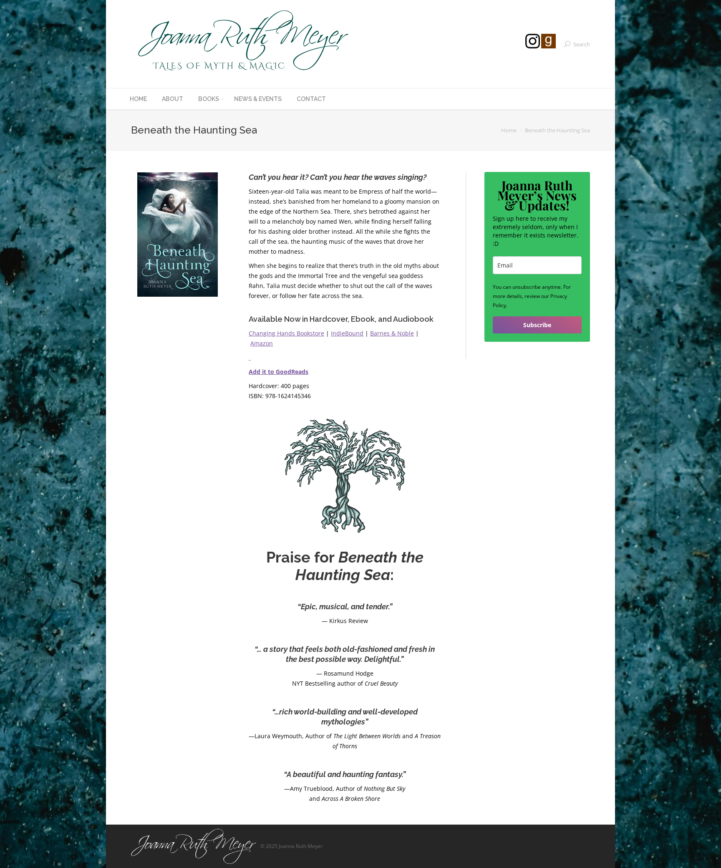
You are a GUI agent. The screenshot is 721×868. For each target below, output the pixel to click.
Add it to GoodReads (278, 372)
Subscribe (537, 325)
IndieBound (347, 333)
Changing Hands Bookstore (286, 333)
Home (509, 130)
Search (581, 44)
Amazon (261, 343)
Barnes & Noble (392, 333)
